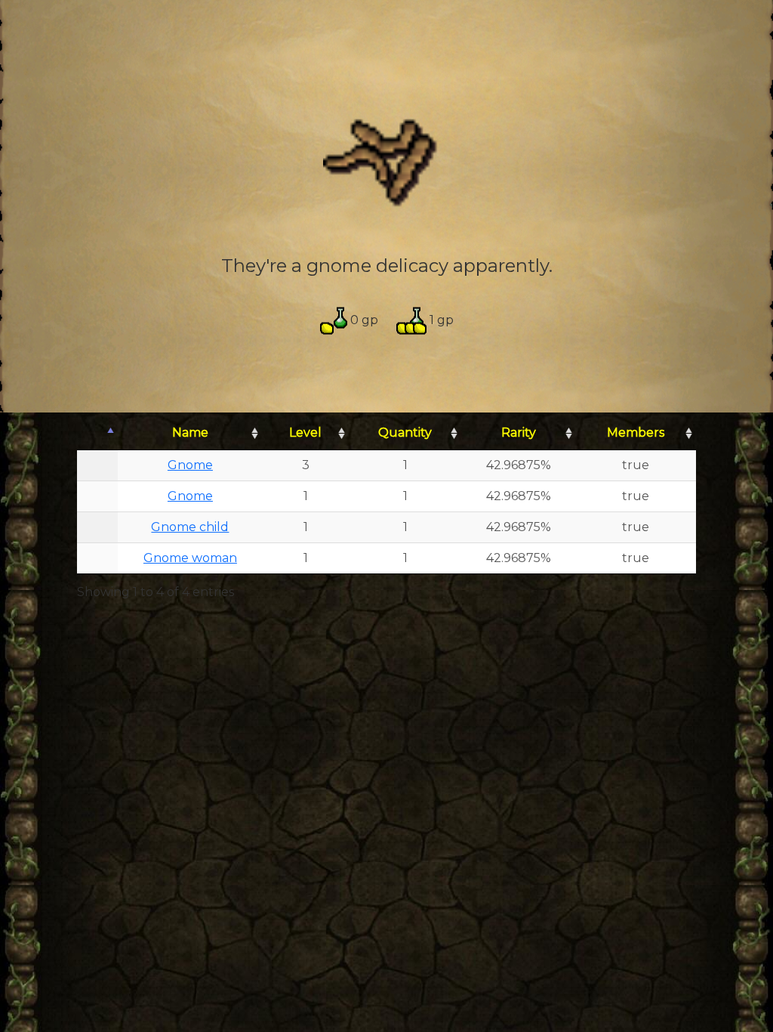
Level (305, 432)
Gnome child (190, 527)
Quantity (405, 432)
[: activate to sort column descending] (97, 433)
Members (635, 432)
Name (190, 432)
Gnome (190, 465)
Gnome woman (190, 558)
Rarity (518, 432)
